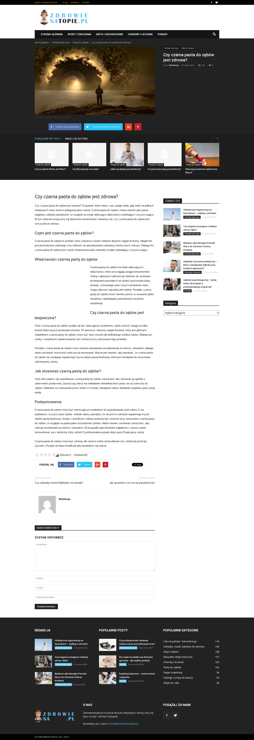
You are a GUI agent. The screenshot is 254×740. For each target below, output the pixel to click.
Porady (162, 34)
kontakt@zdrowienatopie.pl (123, 723)
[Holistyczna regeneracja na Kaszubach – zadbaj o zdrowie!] (172, 214)
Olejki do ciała (171, 682)
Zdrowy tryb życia (171, 48)
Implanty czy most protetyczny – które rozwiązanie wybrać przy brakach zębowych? (200, 265)
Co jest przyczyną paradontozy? (164, 169)
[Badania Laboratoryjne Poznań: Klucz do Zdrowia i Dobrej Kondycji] (172, 247)
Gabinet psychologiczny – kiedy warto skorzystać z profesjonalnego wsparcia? (199, 283)
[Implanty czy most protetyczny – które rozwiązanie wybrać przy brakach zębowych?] (172, 266)
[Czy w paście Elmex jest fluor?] (52, 154)
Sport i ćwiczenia (79, 34)
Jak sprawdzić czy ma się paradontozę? (132, 482)
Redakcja (174, 65)
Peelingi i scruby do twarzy (178, 677)
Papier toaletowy (172, 672)
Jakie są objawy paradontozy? (125, 169)
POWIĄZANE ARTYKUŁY (48, 138)
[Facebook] (211, 2)
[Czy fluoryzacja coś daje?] (89, 154)
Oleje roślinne (171, 651)
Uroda (122, 664)
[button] (214, 34)
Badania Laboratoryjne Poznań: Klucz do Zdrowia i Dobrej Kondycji (199, 246)
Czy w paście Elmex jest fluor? (50, 169)
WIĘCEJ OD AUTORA (76, 138)
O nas (65, 2)
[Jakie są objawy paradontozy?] (127, 154)
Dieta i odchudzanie (109, 34)
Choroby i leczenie (140, 34)
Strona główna (52, 34)
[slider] (45, 455)
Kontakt (85, 2)
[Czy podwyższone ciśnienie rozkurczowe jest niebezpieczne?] (107, 645)
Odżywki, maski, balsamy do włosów (183, 646)
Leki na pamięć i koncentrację (179, 641)
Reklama (75, 2)
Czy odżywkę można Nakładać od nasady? (59, 482)
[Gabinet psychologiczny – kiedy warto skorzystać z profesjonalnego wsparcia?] (172, 284)
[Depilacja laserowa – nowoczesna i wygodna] (107, 678)
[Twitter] (216, 2)
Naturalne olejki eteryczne (177, 657)
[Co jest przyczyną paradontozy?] (165, 154)
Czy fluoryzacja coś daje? (85, 169)
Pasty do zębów (187, 48)
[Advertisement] (156, 17)
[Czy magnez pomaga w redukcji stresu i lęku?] (172, 231)
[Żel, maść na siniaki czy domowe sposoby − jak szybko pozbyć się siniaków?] (107, 661)
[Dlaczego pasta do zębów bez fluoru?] (202, 154)
